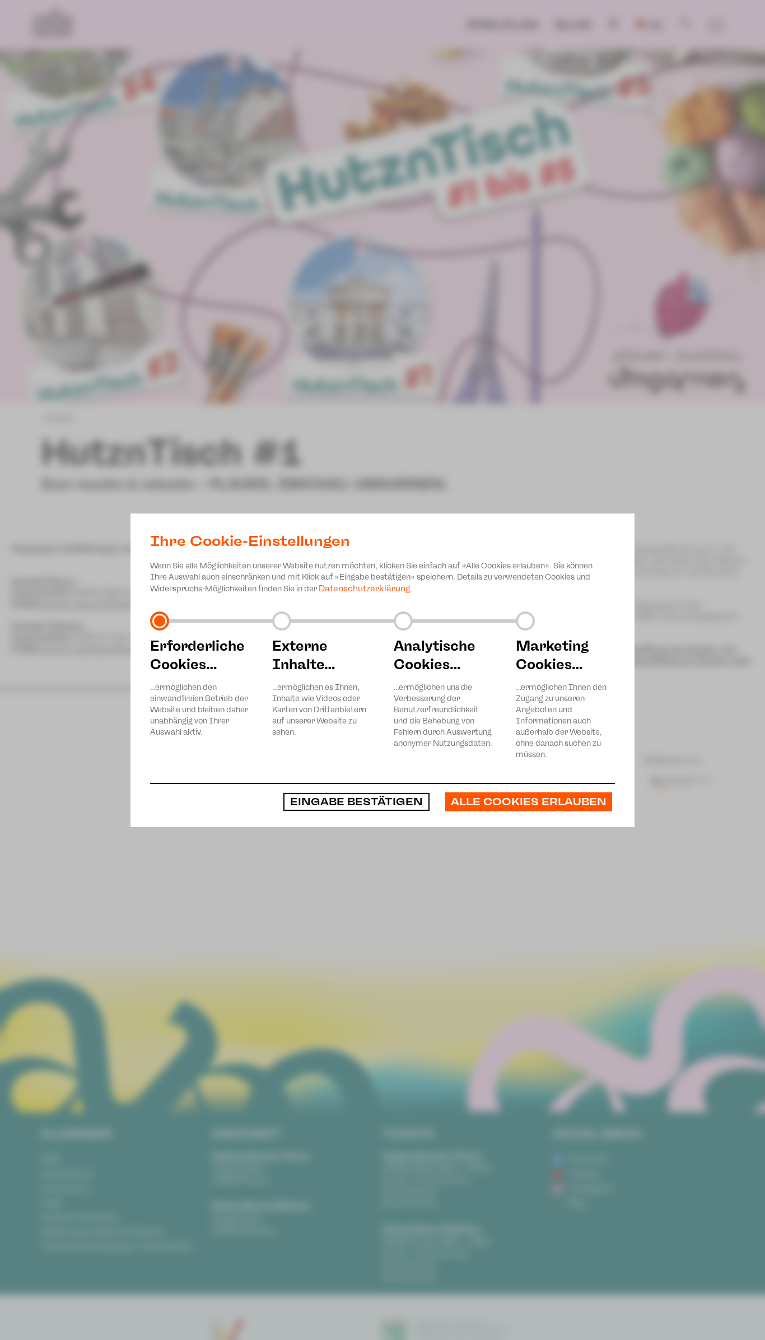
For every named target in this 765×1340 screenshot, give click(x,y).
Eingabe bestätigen (356, 802)
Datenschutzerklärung (364, 588)
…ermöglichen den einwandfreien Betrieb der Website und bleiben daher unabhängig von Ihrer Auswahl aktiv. (199, 687)
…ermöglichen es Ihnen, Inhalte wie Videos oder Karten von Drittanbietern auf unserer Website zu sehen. (319, 687)
